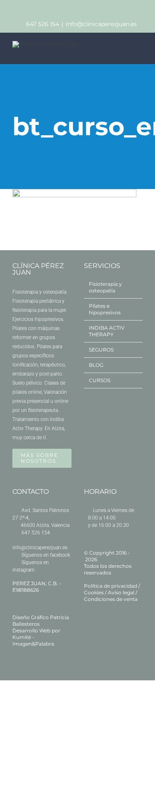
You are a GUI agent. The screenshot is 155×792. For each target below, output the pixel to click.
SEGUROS (101, 350)
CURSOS (99, 380)
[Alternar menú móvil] (139, 50)
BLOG (96, 365)
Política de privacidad (110, 586)
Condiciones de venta (111, 599)
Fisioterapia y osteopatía (105, 287)
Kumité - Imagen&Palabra (33, 640)
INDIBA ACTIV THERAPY (106, 331)
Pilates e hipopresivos (105, 309)
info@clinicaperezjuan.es (101, 24)
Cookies (94, 592)
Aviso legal (121, 592)
